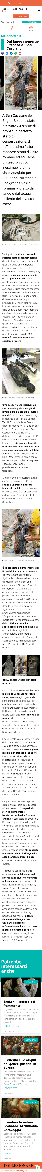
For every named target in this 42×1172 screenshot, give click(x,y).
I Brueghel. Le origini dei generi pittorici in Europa (20, 1063)
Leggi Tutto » (11, 1025)
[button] (39, 10)
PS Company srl (20, 1170)
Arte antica (32, 22)
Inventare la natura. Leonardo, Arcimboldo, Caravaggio (21, 1126)
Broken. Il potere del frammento (19, 1003)
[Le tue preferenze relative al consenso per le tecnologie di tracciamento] (38, 1168)
